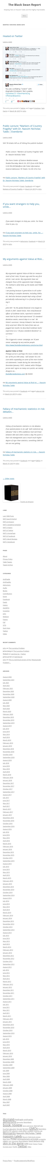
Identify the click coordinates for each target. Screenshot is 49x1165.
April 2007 (6, 1105)
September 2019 (8, 723)
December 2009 (8, 1059)
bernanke (20, 1122)
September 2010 (8, 1033)
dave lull (37, 1126)
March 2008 (7, 1099)
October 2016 (7, 823)
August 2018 (7, 760)
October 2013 (7, 927)
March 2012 (7, 981)
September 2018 (8, 757)
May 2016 (6, 838)
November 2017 (8, 786)
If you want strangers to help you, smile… (21, 205)
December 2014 (8, 887)
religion (5, 1141)
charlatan (37, 108)
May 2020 (6, 706)
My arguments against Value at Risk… (23, 259)
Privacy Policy (7, 559)
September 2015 (8, 861)
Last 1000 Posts (8, 516)
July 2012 (6, 970)
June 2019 (6, 731)
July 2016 (6, 832)
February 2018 (8, 777)
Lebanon (15, 1131)
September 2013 (8, 930)
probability (42, 1139)
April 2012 (6, 979)
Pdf (4, 622)
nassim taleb (12, 1136)
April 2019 (6, 737)
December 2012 (8, 956)
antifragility (28, 1119)
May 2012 (6, 976)
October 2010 (7, 1030)
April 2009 (6, 1079)
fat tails (19, 1129)
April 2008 (6, 1096)
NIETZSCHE (18, 657)
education (12, 1129)
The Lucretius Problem (17, 648)
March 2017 (7, 809)
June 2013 (6, 938)
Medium (6, 617)
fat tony (25, 1129)
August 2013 (7, 933)
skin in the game (13, 1143)
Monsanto (9, 1133)
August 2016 (7, 829)
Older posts (8, 478)
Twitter (22, 108)
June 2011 (6, 1007)
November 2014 (8, 889)
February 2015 (8, 881)
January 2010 (7, 1056)
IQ (10, 1130)
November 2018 (8, 752)
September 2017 (8, 792)
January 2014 (7, 918)
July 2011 (6, 1004)
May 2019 (6, 734)
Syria (30, 1144)
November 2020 (8, 694)
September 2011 (8, 999)
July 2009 (6, 1070)
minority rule (38, 1131)
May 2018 (6, 769)
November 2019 (8, 720)
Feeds (5, 602)
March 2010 (7, 1050)
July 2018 (6, 763)
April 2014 (6, 910)
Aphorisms (24, 241)
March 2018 (7, 775)
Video (5, 634)
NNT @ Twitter (8, 530)
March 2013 (7, 947)
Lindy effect (22, 1131)
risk (10, 1141)
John (24, 111)
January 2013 (7, 953)
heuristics (42, 1129)
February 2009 (8, 1085)
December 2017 (8, 783)
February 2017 (8, 812)
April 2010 (6, 1047)
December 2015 (8, 852)
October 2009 (7, 1065)
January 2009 (7, 1088)
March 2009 (7, 1082)
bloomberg (27, 1122)
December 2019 (8, 717)
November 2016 (8, 821)
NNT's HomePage (9, 533)
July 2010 (6, 1039)
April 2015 (6, 875)
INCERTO (6, 608)
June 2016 (6, 835)
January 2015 (7, 884)
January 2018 (7, 780)
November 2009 (8, 1062)
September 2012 (8, 964)
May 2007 (6, 1102)
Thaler (40, 1144)
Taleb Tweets (7, 562)
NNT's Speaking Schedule (12, 525)
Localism (30, 1131)
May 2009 (6, 1076)
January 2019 (7, 746)
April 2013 (6, 944)
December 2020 (8, 691)
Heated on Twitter (13, 36)
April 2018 (6, 772)
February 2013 (8, 950)
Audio (5, 588)
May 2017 (6, 803)
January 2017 (7, 815)
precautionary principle (27, 1139)
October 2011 (7, 996)
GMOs (38, 461)
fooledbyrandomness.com (15, 374)
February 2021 (8, 688)
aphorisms (9, 1122)
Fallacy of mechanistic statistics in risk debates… (24, 410)
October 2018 (7, 754)
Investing (6, 611)
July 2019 (6, 729)
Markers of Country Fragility (13, 189)
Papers (5, 619)
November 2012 (8, 958)
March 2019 (7, 740)
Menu (24, 16)
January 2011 (7, 1022)
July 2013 (6, 935)
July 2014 (6, 901)
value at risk (40, 391)
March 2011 (7, 1016)
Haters (5, 605)
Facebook (28, 186)
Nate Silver (6, 1139)
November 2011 (8, 993)
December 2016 (8, 818)
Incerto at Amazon (27, 502)
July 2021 (6, 683)
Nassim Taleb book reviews (31, 1137)
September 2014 (8, 895)
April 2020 (6, 708)
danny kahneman (28, 1126)
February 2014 (8, 915)
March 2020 (7, 711)
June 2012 (6, 973)
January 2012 (7, 987)
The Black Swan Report (24, 5)
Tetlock (35, 1144)
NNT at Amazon (8, 522)
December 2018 (8, 749)
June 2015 (6, 869)
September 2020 (8, 697)
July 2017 (6, 798)
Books (5, 591)
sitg (42, 1141)
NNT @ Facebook (9, 536)
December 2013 (8, 921)
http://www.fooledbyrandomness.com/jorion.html (24, 345)
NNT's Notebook (9, 542)
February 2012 (8, 984)
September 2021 (8, 680)
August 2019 (7, 726)
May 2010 (6, 1045)
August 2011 (7, 1002)
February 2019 (8, 743)
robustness (14, 1141)
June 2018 (6, 766)
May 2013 (6, 941)
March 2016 (7, 844)
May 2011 (6, 1010)
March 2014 (7, 912)
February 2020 (8, 714)
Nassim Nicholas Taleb (28, 1133)
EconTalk (6, 1129)
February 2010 (8, 1053)
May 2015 (6, 872)
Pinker (14, 1138)
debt (41, 1126)
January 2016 (7, 849)
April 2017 (6, 806)
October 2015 (7, 858)
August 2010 (7, 1036)
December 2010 (8, 1025)
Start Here (6, 628)
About (5, 556)
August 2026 (7, 677)
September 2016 (8, 826)
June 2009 (6, 1073)
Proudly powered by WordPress (24, 1161)
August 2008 (7, 1093)
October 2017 (7, 789)
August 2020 (7, 700)
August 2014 (7, 898)
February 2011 (8, 1019)
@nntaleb (9, 1119)
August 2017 (7, 795)
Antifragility (7, 582)
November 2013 (8, 924)
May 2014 (6, 907)
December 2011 (8, 990)
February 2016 (8, 846)
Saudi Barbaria (34, 1141)
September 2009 (8, 1068)
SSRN (26, 1143)
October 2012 (7, 961)
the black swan (7, 1147)
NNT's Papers (7, 527)
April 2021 (6, 685)
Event (22, 186)
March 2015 (7, 878)
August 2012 (7, 967)
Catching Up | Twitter (18, 654)
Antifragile (6, 579)
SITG (4, 625)
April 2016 (6, 841)
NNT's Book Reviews (10, 539)
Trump (14, 1147)
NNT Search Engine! (10, 519)
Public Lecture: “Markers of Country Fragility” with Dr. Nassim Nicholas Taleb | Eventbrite (22, 128)
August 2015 (7, 864)
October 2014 (7, 892)
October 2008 (7, 1091)
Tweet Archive (8, 565)
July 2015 (6, 866)
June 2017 (6, 800)
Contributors (7, 594)
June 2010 (6, 1042)
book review (12, 1125)
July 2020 (6, 703)
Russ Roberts (23, 1141)
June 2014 (6, 904)
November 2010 (8, 1027)
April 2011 (6, 1013)
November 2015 (8, 855)
